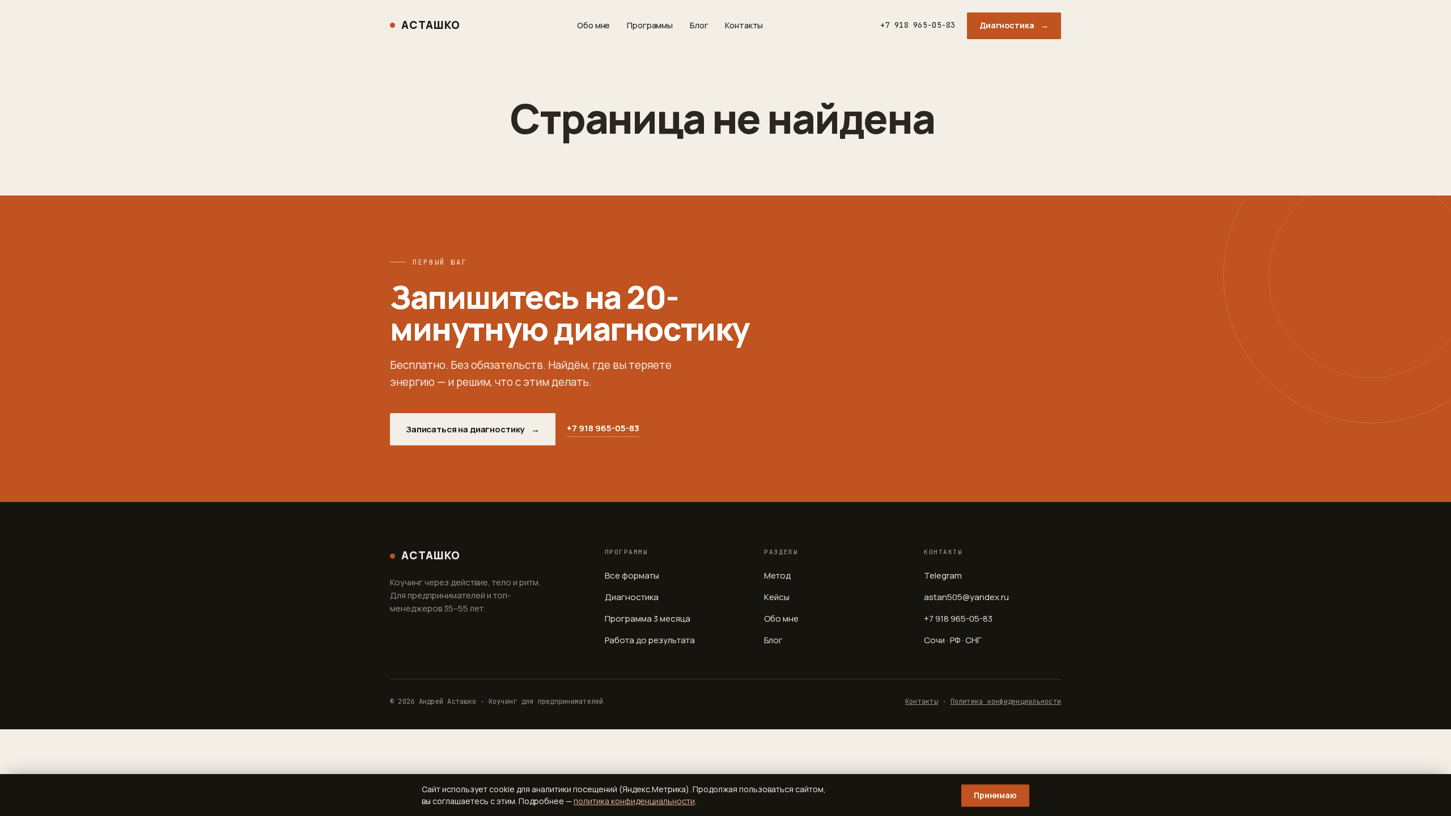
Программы (650, 25)
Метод (777, 575)
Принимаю (995, 795)
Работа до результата (650, 640)
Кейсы (777, 597)
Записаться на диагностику (473, 429)
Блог (699, 25)
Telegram (943, 575)
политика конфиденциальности (634, 801)
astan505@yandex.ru (966, 597)
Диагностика (1014, 25)
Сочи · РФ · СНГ (953, 640)
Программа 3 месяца (647, 618)
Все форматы (632, 575)
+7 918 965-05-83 (917, 25)
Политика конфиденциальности (1006, 701)
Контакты (744, 25)
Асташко (430, 25)
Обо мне (593, 25)
